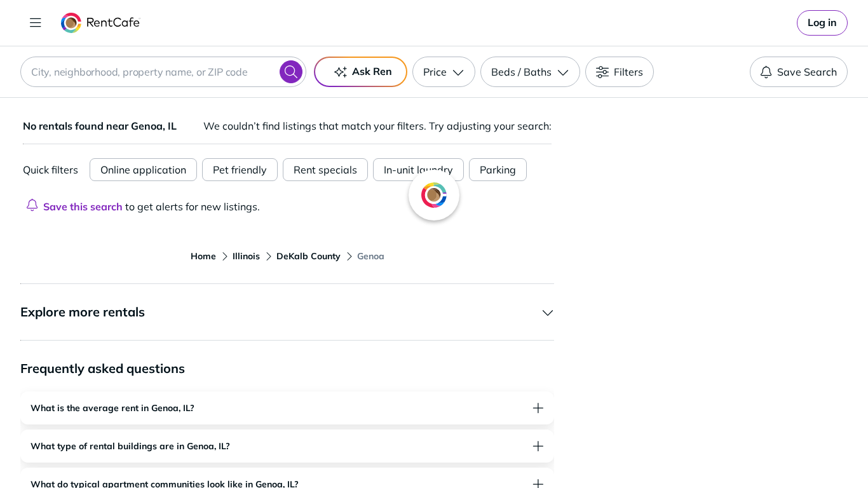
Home (203, 256)
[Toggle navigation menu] (35, 23)
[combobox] (163, 72)
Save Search (807, 71)
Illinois (246, 256)
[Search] (291, 71)
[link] (822, 23)
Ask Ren (372, 71)
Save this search (83, 206)
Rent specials (325, 169)
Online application (143, 169)
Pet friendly (240, 169)
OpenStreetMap (774, 450)
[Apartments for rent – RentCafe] (100, 23)
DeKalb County (308, 256)
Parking (498, 169)
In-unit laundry (418, 169)
